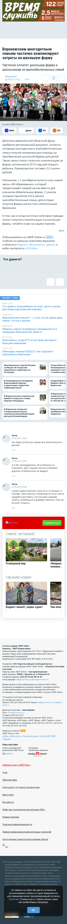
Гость (14, 435)
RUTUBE (51, 736)
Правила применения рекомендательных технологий (26, 832)
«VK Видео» (31, 248)
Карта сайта (8, 795)
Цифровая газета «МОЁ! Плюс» (16, 765)
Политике (14, 899)
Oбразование (11, 76)
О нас (4, 772)
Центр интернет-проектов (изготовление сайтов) (25, 839)
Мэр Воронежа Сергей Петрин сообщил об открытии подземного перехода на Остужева (20, 368)
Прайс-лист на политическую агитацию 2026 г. (24, 809)
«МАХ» (49, 237)
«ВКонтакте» (36, 244)
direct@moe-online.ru (16, 713)
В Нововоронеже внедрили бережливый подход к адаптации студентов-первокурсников (18, 384)
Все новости (8, 802)
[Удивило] (39, 268)
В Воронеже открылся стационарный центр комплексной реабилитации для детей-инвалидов (19, 412)
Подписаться (52, 522)
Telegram (22, 244)
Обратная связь (9, 780)
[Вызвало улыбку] (18, 268)
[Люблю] (28, 268)
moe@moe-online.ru (40, 679)
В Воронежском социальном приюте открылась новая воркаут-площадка (19, 398)
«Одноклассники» (30, 736)
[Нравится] (7, 268)
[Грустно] (49, 268)
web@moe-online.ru (23, 679)
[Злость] (60, 268)
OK (33, 910)
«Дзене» (50, 244)
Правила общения (10, 817)
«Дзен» (5, 736)
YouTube (43, 736)
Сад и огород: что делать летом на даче (21, 787)
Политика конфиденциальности (17, 824)
